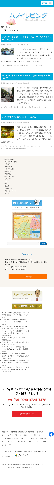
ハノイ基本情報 (31, 438)
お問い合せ (36, 435)
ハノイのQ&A (18, 438)
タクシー (20, 65)
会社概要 (40, 432)
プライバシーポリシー (21, 435)
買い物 (31, 107)
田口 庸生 (26, 83)
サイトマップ (6, 435)
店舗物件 (8, 164)
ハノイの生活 (6, 438)
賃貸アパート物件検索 (9, 432)
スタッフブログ (27, 295)
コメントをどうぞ (36, 65)
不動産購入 (8, 166)
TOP (2, 27)
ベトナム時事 (9, 176)
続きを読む (38, 61)
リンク (7, 193)
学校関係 (8, 174)
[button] (47, 3)
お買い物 (8, 179)
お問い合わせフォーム (27, 414)
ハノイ (26, 65)
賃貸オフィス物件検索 (26, 432)
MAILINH (33, 146)
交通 (10, 65)
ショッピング (20, 442)
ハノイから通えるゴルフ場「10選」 (14, 338)
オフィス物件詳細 (11, 162)
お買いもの (13, 107)
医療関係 (8, 171)
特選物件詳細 (9, 159)
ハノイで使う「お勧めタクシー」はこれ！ (20, 117)
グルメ (7, 181)
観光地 (7, 186)
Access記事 (8, 188)
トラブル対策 (9, 169)
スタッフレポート (15, 146)
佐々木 (26, 45)
